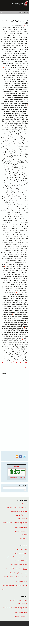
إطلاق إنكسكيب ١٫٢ (23, 534)
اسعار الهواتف (23, 479)
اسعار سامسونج (23, 477)
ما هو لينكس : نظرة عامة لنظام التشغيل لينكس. (17, 556)
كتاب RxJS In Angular (23, 518)
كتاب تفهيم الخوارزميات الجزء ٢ (21, 531)
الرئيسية (26, 16)
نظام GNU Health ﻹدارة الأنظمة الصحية (19, 581)
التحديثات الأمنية (24, 503)
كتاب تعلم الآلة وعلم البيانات (21, 527)
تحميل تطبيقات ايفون (13, 477)
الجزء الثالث (10, 362)
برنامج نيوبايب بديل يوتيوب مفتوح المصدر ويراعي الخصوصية (17, 568)
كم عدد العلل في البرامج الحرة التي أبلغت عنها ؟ (17, 507)
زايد (25, 25)
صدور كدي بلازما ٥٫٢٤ (23, 538)
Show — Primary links (23, 12)
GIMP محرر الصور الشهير (22, 515)
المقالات (25, 368)
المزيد (2, 589)
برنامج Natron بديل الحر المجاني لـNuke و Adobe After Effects (16, 577)
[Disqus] (14, 392)
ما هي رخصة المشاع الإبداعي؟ (21, 553)
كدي (27, 366)
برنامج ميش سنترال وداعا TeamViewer (19, 564)
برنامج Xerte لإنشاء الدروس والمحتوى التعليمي (17, 573)
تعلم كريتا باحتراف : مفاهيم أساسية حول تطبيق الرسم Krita (14, 585)
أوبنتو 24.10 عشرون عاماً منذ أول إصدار (19, 511)
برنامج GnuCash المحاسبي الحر (21, 560)
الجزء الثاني (19, 362)
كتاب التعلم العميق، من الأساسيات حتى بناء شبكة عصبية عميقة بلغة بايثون (15, 523)
